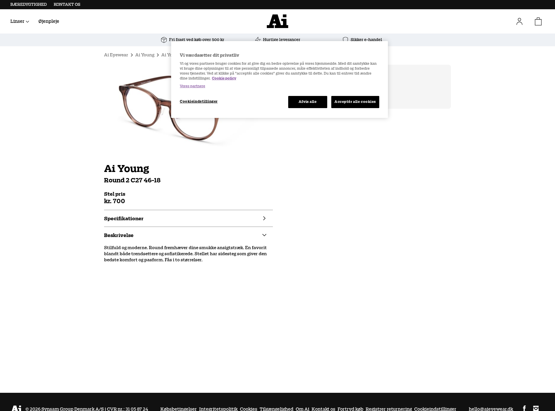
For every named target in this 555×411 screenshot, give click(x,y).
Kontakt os (67, 4)
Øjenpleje (48, 21)
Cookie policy (224, 78)
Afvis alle (308, 102)
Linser (17, 21)
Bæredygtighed (28, 4)
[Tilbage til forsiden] (277, 21)
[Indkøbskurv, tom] (538, 21)
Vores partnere (192, 86)
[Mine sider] (521, 21)
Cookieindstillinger (199, 101)
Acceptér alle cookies (355, 102)
